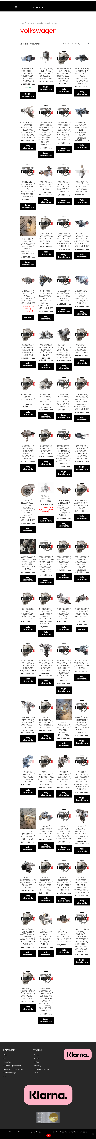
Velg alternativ (64, 90)
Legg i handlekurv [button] (28, 95)
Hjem (22, 23)
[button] (16, 7)
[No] (93, 1134)
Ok (49, 1135)
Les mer (28, 317)
